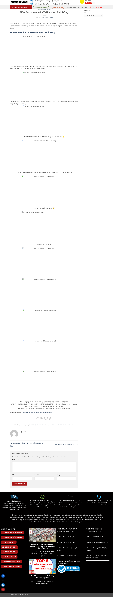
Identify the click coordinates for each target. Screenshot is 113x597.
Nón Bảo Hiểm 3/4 (49, 517)
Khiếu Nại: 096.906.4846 (94, 537)
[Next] (54, 543)
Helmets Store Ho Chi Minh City (65, 444)
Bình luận (15, 459)
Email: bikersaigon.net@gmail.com (97, 542)
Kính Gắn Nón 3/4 (72, 519)
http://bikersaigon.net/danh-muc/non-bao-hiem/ (37, 412)
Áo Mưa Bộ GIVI (35, 519)
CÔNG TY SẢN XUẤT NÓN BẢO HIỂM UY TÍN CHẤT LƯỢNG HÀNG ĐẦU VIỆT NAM (34, 546)
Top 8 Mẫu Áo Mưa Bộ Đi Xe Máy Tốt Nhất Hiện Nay (39, 577)
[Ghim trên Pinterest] (47, 418)
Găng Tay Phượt (23, 519)
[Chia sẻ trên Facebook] (37, 418)
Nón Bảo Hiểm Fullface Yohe (52, 515)
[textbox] (93, 15)
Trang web (60, 475)
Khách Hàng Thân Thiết (65, 531)
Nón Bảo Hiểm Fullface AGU (33, 517)
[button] (91, 7)
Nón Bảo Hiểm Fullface (69, 515)
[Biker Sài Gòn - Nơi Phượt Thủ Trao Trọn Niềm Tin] (19, 2)
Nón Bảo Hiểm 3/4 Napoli (74, 522)
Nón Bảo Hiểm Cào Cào (81, 517)
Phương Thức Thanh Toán (67, 555)
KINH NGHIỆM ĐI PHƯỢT (44, 9)
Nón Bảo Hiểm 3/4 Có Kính (64, 517)
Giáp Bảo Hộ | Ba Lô (47, 519)
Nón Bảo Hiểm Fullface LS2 (33, 515)
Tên (13, 475)
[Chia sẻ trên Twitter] (41, 418)
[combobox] (93, 15)
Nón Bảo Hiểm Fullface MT (55, 522)
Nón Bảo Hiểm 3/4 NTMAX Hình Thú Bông (63, 425)
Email (37, 475)
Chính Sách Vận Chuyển (66, 537)
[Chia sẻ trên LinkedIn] (50, 418)
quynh (51, 17)
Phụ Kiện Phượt (60, 519)
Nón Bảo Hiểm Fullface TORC (88, 519)
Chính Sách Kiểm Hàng (67, 561)
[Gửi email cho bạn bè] (44, 418)
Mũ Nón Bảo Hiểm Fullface (86, 515)
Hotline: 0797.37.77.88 (93, 531)
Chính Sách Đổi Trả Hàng (67, 542)
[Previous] (30, 543)
